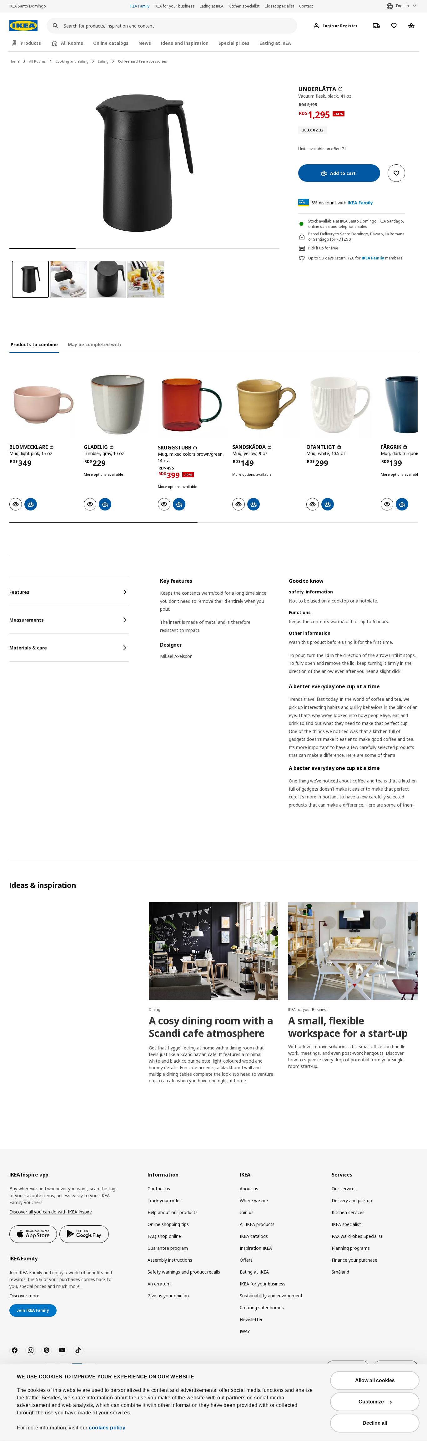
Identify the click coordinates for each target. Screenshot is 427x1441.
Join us (247, 1212)
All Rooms (37, 61)
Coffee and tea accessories (142, 61)
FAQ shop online (164, 1236)
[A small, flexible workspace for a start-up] (353, 951)
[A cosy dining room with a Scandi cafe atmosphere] (213, 951)
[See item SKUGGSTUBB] (192, 405)
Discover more (24, 1296)
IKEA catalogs (254, 1236)
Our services (344, 1189)
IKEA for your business (174, 6)
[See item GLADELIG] (118, 405)
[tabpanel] (289, 701)
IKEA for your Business (308, 1009)
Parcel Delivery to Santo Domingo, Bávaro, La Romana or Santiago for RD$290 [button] (356, 236)
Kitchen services (348, 1212)
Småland (340, 1272)
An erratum (159, 1284)
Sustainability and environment (271, 1296)
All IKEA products (257, 1224)
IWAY (245, 1331)
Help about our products (173, 1212)
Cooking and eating (71, 61)
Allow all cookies (375, 1380)
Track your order (164, 1200)
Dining (154, 1009)
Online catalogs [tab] (110, 43)
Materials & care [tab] (28, 648)
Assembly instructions (170, 1260)
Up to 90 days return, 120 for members (355, 258)
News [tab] (144, 43)
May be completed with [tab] (94, 344)
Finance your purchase (354, 1260)
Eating (103, 61)
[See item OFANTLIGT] (340, 405)
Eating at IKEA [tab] (275, 43)
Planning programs (351, 1248)
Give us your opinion (168, 1296)
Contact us (159, 1189)
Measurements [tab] (26, 620)
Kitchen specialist (244, 6)
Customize (371, 1401)
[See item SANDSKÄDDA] (266, 405)
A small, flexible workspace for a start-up (348, 1027)
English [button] (402, 5)
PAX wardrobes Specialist (357, 1236)
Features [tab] (19, 592)
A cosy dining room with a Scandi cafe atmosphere (211, 1027)
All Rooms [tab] (72, 43)
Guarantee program (168, 1248)
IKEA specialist (346, 1224)
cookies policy (107, 1427)
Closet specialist (279, 6)
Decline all (375, 1423)
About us (249, 1189)
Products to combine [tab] (34, 344)
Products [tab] (31, 43)
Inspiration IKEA (256, 1248)
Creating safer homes (262, 1307)
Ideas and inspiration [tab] (184, 43)
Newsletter (251, 1319)
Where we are (254, 1200)
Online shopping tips (168, 1224)
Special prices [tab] (234, 43)
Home (14, 61)
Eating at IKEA (212, 6)
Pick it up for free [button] (323, 248)
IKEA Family (139, 6)
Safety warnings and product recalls (184, 1272)
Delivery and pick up (352, 1200)
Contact (306, 6)
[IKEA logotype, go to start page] (23, 26)
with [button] (342, 203)
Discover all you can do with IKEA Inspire (50, 1212)
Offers (246, 1260)
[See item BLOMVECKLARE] (43, 405)
